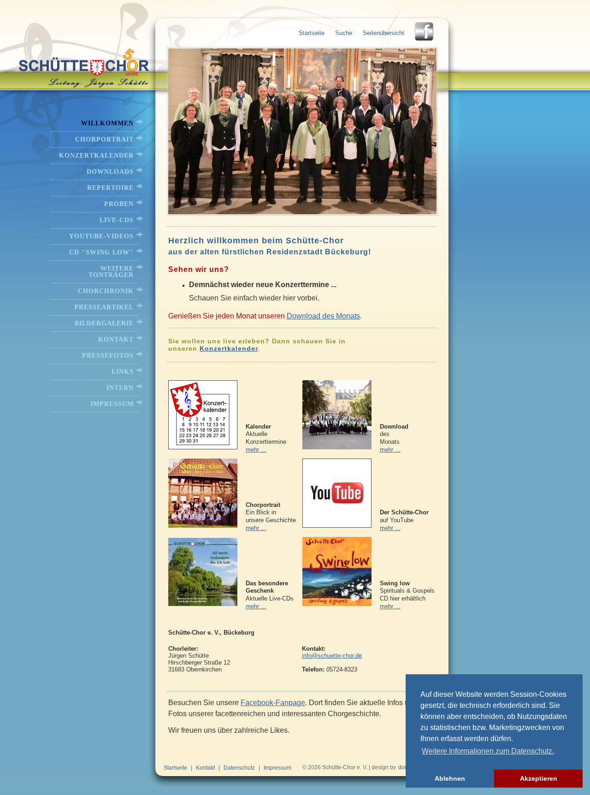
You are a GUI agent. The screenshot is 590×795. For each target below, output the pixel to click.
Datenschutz (239, 768)
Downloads (110, 171)
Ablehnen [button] (450, 778)
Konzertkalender (229, 348)
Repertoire (110, 187)
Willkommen (107, 123)
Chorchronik (106, 291)
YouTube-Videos (101, 236)
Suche (343, 32)
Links (123, 371)
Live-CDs (117, 220)
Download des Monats (323, 316)
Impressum (112, 403)
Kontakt (116, 339)
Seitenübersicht (383, 32)
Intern (120, 387)
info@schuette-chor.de (332, 655)
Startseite (311, 32)
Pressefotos (108, 355)
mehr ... (256, 449)
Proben (119, 203)
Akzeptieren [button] (538, 778)
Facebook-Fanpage (273, 703)
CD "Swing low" (101, 252)
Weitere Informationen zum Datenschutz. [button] (488, 751)
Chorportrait (104, 139)
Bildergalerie (104, 323)
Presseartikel (104, 307)
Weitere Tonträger (111, 271)
